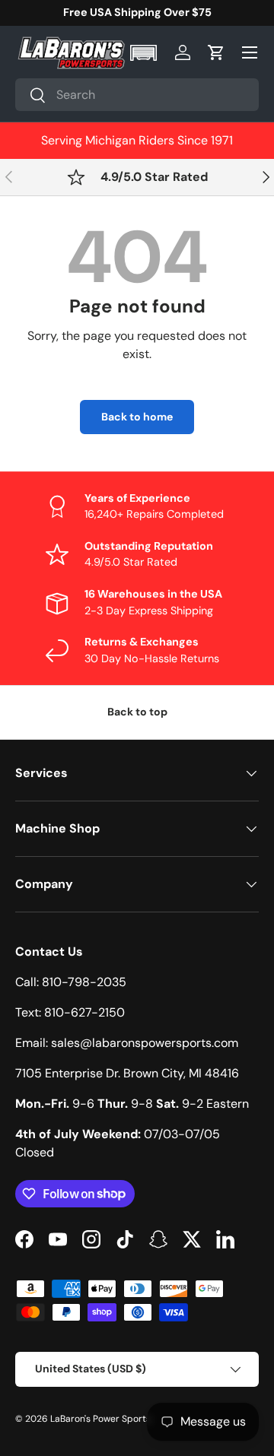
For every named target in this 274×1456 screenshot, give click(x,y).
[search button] (30, 96)
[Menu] (249, 52)
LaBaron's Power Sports (100, 1419)
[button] (145, 53)
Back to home (137, 416)
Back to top (137, 711)
